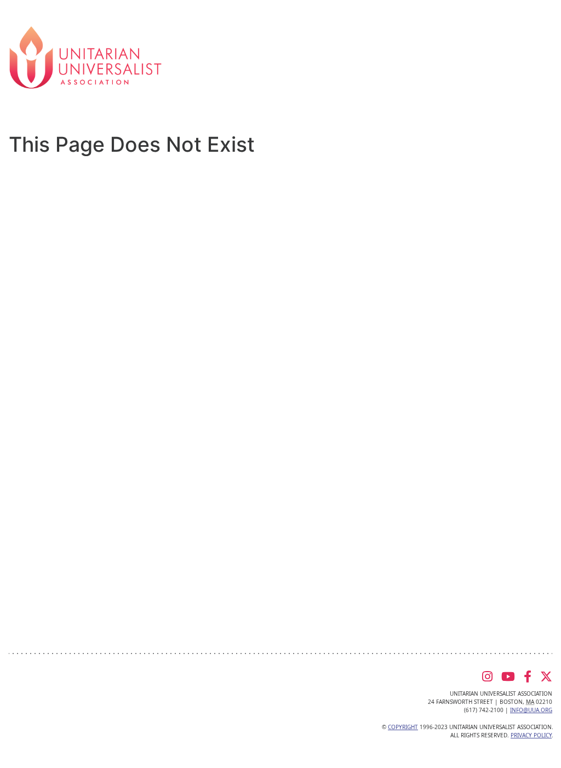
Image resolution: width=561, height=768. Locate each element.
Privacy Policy (531, 735)
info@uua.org (531, 710)
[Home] (85, 56)
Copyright (403, 727)
